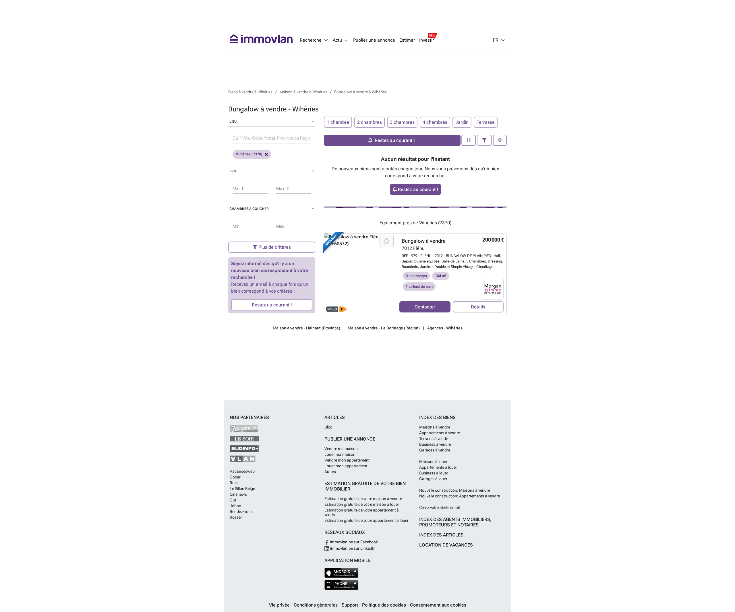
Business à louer (433, 473)
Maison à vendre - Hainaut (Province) (306, 328)
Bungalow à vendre (424, 241)
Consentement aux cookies (438, 605)
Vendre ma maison (341, 448)
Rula (234, 482)
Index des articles (441, 535)
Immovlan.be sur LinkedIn (352, 548)
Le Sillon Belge (242, 488)
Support (350, 605)
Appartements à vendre (439, 432)
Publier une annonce (374, 40)
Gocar (235, 477)
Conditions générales (316, 605)
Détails (478, 307)
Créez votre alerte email (439, 507)
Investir (426, 40)
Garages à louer (433, 478)
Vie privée (280, 605)
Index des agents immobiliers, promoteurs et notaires (455, 522)
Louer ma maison (339, 454)
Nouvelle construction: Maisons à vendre (454, 490)
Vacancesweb (242, 471)
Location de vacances (446, 545)
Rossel (235, 517)
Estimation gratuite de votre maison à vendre (363, 498)
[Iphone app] (341, 585)
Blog (328, 427)
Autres (330, 471)
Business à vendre (435, 444)
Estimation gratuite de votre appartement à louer (366, 520)
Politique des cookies (384, 605)
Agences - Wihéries (445, 328)
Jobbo (235, 505)
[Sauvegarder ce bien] (387, 241)
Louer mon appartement (345, 466)
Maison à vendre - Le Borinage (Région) (384, 328)
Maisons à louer (433, 461)
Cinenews (238, 494)
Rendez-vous (241, 511)
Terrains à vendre (434, 438)
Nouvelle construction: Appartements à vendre (459, 496)
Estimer (407, 40)
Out (233, 500)
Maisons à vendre (434, 427)
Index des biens (437, 417)
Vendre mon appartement (347, 460)
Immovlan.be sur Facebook (353, 542)
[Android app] (341, 573)
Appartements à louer (438, 467)
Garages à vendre (434, 450)
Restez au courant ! (272, 305)
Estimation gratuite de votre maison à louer (361, 504)
